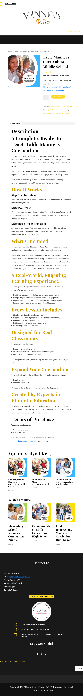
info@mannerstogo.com (27, 441)
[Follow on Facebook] (37, 654)
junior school (64, 110)
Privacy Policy (48, 690)
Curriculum (18, 51)
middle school (55, 113)
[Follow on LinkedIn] (45, 654)
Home (10, 51)
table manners (64, 113)
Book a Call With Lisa (42, 596)
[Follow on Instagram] (41, 654)
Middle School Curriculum (64, 106)
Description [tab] (15, 123)
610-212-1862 (10, 4)
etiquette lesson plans (53, 110)
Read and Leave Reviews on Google (13, 661)
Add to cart (58, 97)
